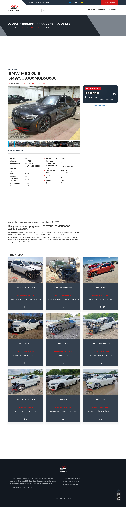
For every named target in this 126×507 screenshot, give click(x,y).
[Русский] (70, 2)
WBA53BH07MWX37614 (63, 351)
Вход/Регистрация (109, 2)
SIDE (28, 83)
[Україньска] (82, 2)
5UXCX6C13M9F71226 (100, 351)
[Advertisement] (63, 52)
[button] (78, 88)
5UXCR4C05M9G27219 (25, 295)
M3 (38, 28)
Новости (112, 10)
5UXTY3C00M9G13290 (63, 295)
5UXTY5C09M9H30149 (25, 351)
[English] (76, 2)
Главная (91, 10)
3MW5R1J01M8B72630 (100, 295)
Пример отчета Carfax (100, 105)
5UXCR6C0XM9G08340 (25, 407)
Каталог (101, 10)
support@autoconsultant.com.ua (39, 2)
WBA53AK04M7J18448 (100, 407)
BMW (31, 28)
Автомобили (21, 28)
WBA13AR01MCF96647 (63, 407)
